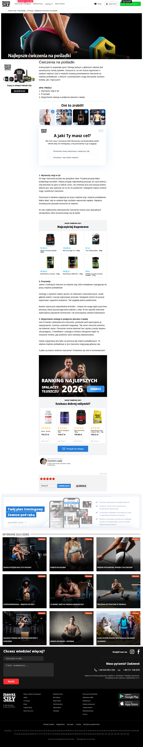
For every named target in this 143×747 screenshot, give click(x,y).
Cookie (78, 724)
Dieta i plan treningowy (23, 3)
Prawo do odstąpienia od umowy (61, 739)
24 (57, 731)
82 (62, 734)
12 (31, 731)
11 (28, 731)
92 (84, 734)
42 (98, 731)
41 (95, 731)
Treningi (26, 701)
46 (106, 731)
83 (64, 734)
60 (138, 731)
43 (100, 731)
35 (82, 731)
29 (68, 731)
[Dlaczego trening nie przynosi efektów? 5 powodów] (25, 628)
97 (95, 734)
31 (73, 731)
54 (124, 731)
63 (19, 734)
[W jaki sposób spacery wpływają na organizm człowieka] (118, 628)
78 (53, 734)
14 (35, 731)
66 (26, 734)
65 (24, 734)
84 (66, 734)
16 (39, 731)
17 (42, 731)
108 (127, 734)
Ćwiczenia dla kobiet (90, 694)
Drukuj (82, 486)
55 (127, 731)
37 (86, 731)
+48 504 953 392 (106, 669)
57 (131, 731)
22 (53, 731)
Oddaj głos (64, 485)
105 (118, 734)
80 (57, 734)
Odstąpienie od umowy (86, 739)
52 (120, 731)
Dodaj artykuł (48, 724)
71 (37, 734)
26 (62, 731)
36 (84, 731)
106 (121, 734)
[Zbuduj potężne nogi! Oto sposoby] (25, 554)
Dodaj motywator (89, 704)
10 (26, 731)
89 (77, 734)
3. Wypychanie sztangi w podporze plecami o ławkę (62, 97)
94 (89, 734)
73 (42, 734)
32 (75, 731)
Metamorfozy (38, 4)
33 (77, 731)
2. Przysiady (44, 94)
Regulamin (60, 724)
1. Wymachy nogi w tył (49, 91)
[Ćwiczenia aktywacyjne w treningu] (118, 591)
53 (122, 731)
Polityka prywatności (91, 724)
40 (93, 731)
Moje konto (57, 701)
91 (82, 734)
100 (102, 734)
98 (98, 734)
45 (104, 731)
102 (108, 734)
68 (31, 734)
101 (105, 734)
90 (80, 734)
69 (33, 734)
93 (86, 734)
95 (91, 734)
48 (111, 731)
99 (100, 734)
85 (68, 734)
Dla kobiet (56, 697)
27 (64, 731)
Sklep (25, 697)
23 (55, 731)
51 (118, 731)
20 (48, 731)
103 (112, 734)
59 (136, 731)
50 (115, 731)
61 (15, 734)
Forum (85, 714)
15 (37, 731)
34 (80, 731)
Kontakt (70, 724)
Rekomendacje (88, 711)
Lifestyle (56, 711)
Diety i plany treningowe (32, 694)
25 (60, 731)
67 (28, 734)
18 (44, 731)
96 (93, 734)
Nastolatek (57, 707)
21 (51, 731)
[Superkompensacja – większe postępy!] (25, 591)
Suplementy (27, 707)
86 (71, 734)
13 (33, 731)
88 (75, 734)
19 (46, 731)
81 (60, 734)
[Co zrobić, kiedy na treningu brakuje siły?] (71, 591)
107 (124, 734)
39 (91, 731)
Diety (25, 704)
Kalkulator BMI (88, 697)
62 (17, 734)
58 (133, 731)
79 (55, 734)
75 (46, 734)
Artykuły (48, 4)
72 (39, 734)
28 (66, 731)
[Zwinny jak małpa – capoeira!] (71, 628)
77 (51, 734)
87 (73, 734)
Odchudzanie (58, 704)
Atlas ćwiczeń (60, 4)
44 (102, 731)
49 (113, 731)
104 (115, 734)
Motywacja (86, 701)
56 (129, 731)
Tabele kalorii (88, 707)
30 (71, 731)
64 (22, 734)
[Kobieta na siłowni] (71, 554)
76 (48, 734)
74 (44, 734)
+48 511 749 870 (131, 669)
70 (35, 734)
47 (109, 731)
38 (89, 731)
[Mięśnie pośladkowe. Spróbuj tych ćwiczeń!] (118, 554)
